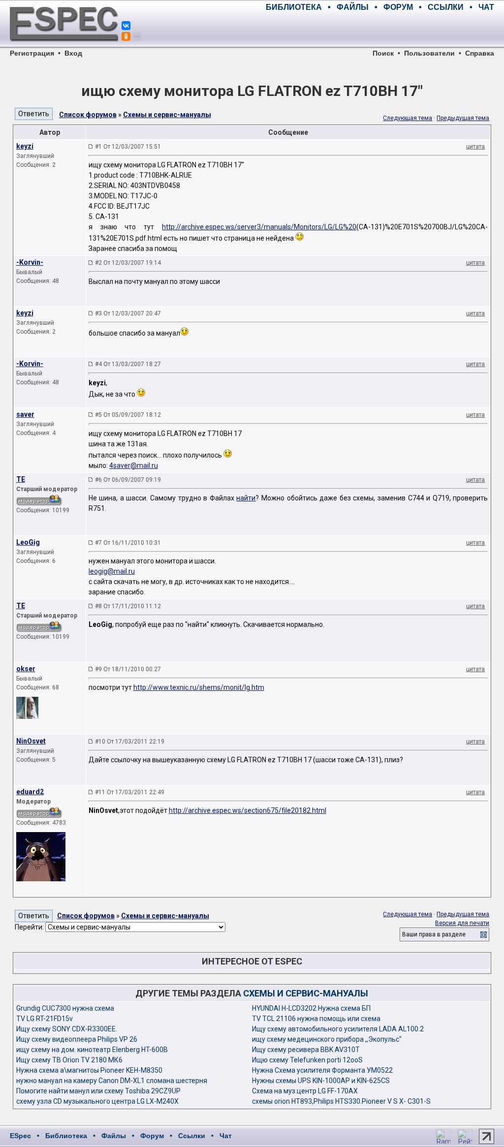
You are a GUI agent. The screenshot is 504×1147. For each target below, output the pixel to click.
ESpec (20, 1136)
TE (20, 479)
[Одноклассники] (126, 36)
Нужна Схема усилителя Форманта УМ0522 (322, 1070)
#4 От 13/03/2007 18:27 (128, 364)
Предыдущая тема (463, 118)
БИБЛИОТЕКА (294, 7)
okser (25, 669)
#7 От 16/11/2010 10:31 (128, 542)
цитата (475, 146)
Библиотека (66, 1136)
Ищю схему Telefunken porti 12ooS (307, 1060)
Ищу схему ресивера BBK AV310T (306, 1050)
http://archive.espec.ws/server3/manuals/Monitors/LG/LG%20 (259, 227)
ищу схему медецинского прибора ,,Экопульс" (327, 1039)
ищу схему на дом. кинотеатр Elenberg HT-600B (92, 1050)
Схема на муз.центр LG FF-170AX (305, 1091)
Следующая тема (407, 118)
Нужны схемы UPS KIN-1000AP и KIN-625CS (321, 1081)
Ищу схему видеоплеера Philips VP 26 (76, 1039)
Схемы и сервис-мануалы (167, 115)
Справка (479, 53)
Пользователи (429, 53)
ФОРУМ (398, 7)
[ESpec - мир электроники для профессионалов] (64, 47)
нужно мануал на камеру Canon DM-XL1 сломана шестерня (111, 1081)
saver (25, 414)
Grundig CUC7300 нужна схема (65, 1008)
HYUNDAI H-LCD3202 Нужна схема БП (311, 1008)
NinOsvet (31, 741)
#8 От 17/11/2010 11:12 (128, 606)
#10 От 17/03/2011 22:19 (129, 741)
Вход (73, 53)
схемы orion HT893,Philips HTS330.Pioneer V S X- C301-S (341, 1101)
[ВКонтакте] (126, 25)
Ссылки (191, 1136)
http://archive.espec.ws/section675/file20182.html (247, 810)
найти (245, 498)
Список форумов (88, 115)
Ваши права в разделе (434, 934)
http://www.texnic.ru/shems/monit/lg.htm (198, 687)
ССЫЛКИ (446, 7)
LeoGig (28, 542)
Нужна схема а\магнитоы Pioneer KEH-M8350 (89, 1070)
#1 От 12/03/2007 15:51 (128, 146)
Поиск (383, 53)
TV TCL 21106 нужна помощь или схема (316, 1019)
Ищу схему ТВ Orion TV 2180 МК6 (69, 1060)
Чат (226, 1136)
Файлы (113, 1136)
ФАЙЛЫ (353, 7)
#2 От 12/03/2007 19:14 (128, 262)
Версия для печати (462, 923)
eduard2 (30, 792)
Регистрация (32, 53)
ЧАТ (486, 7)
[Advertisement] (379, 29)
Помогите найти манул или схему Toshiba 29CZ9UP (98, 1091)
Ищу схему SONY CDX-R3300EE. (66, 1029)
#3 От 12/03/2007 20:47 (128, 313)
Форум (152, 1136)
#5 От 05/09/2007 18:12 (128, 414)
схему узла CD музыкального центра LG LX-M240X (97, 1101)
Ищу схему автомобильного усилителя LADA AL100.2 (338, 1029)
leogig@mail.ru (112, 571)
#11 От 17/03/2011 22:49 (129, 792)
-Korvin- (29, 262)
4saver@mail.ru (133, 465)
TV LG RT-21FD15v (44, 1019)
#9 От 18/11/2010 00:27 (128, 669)
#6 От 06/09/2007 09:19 (128, 479)
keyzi (24, 146)
